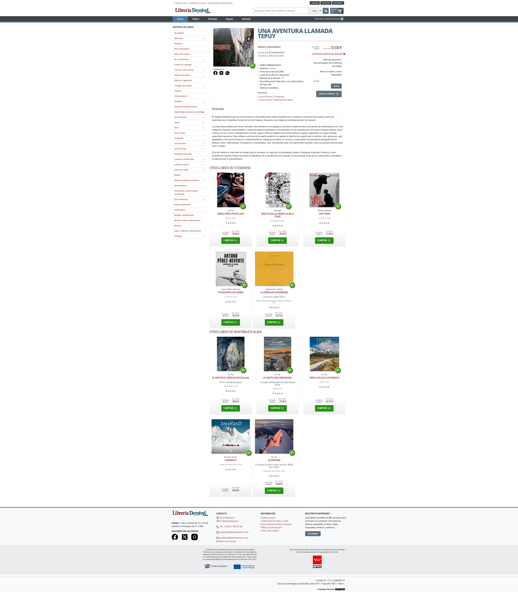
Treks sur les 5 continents (324, 377)
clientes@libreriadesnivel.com (233, 532)
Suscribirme (313, 534)
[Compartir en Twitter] (221, 72)
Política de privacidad (271, 527)
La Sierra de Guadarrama (274, 292)
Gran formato (265, 96)
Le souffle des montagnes (277, 377)
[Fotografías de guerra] (231, 268)
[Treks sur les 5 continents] (324, 354)
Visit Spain (324, 213)
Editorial (338, 3)
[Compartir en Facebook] (215, 72)
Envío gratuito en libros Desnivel (220, 3)
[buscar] (326, 11)
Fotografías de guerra (230, 292)
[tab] (218, 109)
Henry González (269, 47)
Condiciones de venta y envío (275, 520)
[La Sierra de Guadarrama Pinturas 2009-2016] (274, 268)
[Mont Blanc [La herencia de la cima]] (277, 190)
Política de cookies (270, 530)
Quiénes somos (181, 3)
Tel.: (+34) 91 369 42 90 (230, 526)
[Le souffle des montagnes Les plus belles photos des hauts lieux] (277, 354)
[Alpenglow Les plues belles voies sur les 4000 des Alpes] (274, 436)
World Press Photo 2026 (230, 213)
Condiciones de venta (197, 3)
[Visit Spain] (324, 190)
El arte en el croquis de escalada (230, 377)
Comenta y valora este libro (271, 55)
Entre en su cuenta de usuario (327, 18)
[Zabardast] (230, 436)
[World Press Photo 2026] (230, 190)
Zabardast (231, 460)
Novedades (179, 33)
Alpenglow (274, 460)
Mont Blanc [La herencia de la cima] (277, 215)
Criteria (272, 68)
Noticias (326, 3)
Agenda (314, 3)
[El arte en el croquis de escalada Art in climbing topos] (231, 354)
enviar (336, 86)
